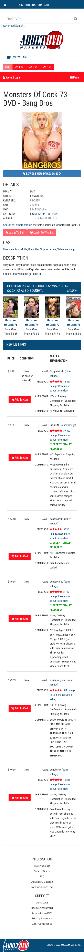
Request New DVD (42, 913)
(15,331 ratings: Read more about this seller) (60, 784)
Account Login (12, 77)
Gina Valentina (11, 249)
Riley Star (33, 249)
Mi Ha (24, 249)
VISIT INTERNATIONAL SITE (34, 5)
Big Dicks (36, 214)
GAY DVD (19, 66)
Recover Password (42, 908)
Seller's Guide (42, 871)
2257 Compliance (42, 923)
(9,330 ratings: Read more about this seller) (60, 534)
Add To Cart (21, 399)
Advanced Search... (14, 25)
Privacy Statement (42, 918)
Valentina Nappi (66, 249)
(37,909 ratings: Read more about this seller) (60, 435)
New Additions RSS (42, 887)
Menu (75, 77)
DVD (7, 66)
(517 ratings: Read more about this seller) (63, 695)
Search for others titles (16, 225)
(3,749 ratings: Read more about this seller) (60, 596)
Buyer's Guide (42, 866)
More (71, 291)
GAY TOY (47, 66)
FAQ (42, 876)
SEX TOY (33, 66)
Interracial (51, 214)
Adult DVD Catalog (42, 881)
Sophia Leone (48, 249)
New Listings (16, 344)
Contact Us (42, 902)
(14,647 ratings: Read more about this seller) (60, 386)
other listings (68, 425)
